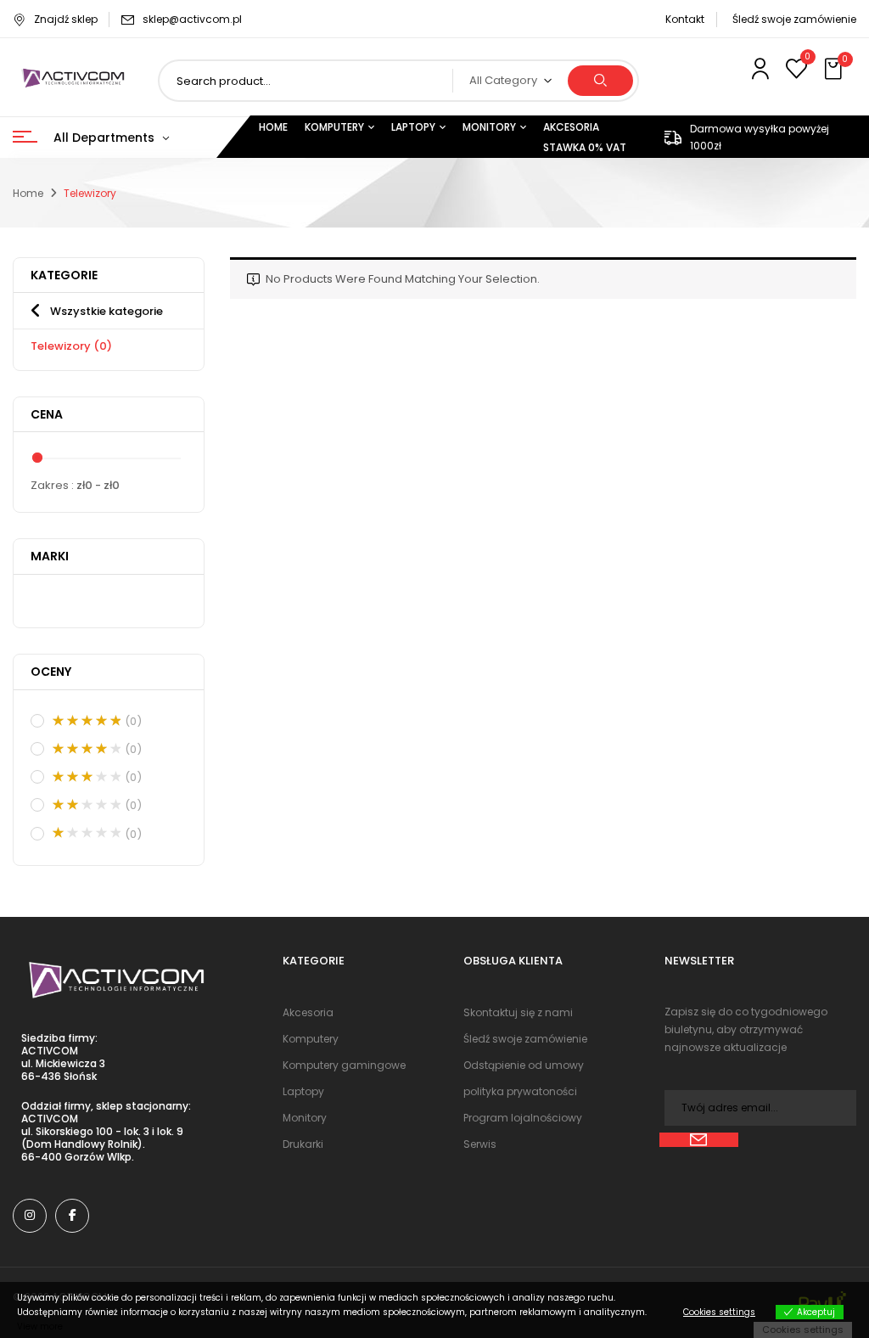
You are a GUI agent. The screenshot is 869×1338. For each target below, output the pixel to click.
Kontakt (684, 19)
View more (40, 1326)
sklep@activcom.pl (192, 19)
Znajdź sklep (66, 19)
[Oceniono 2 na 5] (87, 805)
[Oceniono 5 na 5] (87, 721)
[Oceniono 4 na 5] (87, 749)
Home (28, 193)
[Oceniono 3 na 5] (87, 777)
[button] (835, 69)
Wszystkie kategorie (106, 311)
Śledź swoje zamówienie (794, 19)
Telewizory (71, 346)
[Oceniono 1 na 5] (87, 833)
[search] (600, 80)
